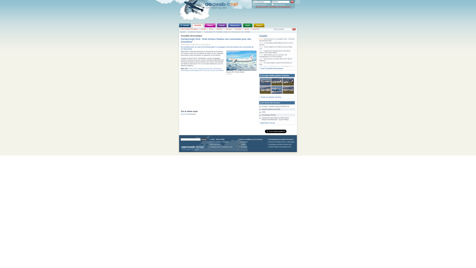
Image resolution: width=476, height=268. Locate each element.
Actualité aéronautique (194, 32)
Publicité (225, 142)
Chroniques (238, 29)
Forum (221, 25)
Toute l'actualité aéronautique (189, 29)
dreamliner (217, 68)
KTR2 (264, 112)
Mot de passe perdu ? (260, 4)
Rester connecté (279, 5)
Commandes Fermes (269, 115)
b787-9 (195, 68)
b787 (191, 68)
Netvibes (244, 147)
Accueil (186, 25)
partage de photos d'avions (280, 144)
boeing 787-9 (208, 68)
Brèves (211, 29)
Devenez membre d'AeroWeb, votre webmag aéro (273, 7)
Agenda (246, 29)
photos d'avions (287, 139)
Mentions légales (215, 142)
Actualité (197, 25)
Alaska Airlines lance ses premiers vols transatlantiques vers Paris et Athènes (273, 55)
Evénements (255, 29)
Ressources (234, 25)
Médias (210, 25)
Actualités (203, 29)
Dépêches (219, 29)
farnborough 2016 (196, 70)
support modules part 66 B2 (271, 109)
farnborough (185, 70)
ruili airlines (220, 70)
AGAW (222, 139)
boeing (201, 68)
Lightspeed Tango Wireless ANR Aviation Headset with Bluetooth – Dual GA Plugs (275, 119)
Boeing (230, 74)
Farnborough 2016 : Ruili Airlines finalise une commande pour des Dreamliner (227, 32)
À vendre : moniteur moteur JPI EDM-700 (275, 106)
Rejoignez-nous (227, 147)
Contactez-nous (215, 147)
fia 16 (207, 70)
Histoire (259, 25)
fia (203, 70)
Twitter (243, 144)
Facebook (244, 142)
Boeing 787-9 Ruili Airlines (235, 72)
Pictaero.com (280, 142)
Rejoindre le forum (268, 123)
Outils (247, 25)
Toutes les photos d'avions (271, 97)
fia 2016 (212, 70)
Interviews (228, 29)
